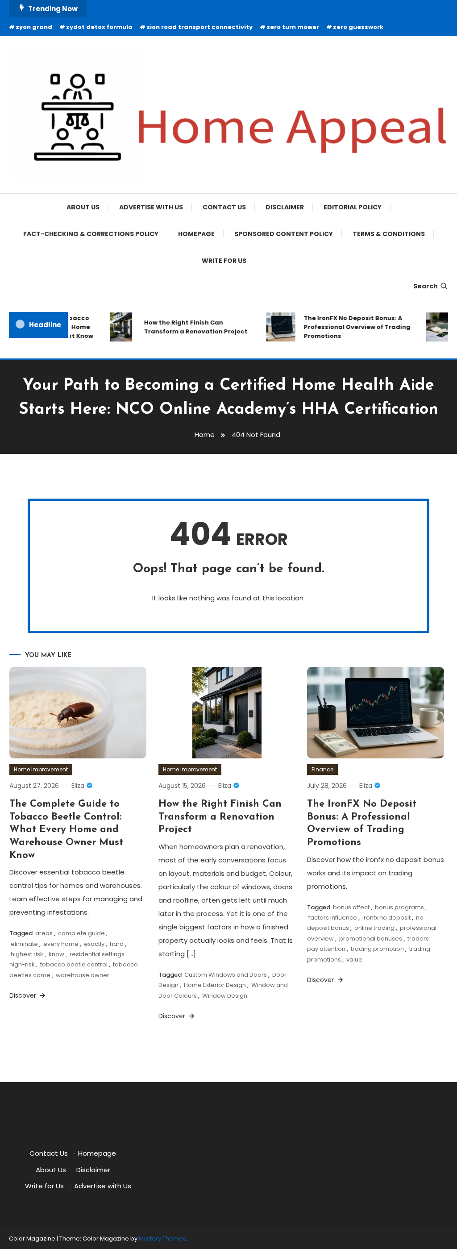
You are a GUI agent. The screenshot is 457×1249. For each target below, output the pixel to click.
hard (117, 944)
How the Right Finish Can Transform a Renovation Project (189, 327)
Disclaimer (285, 207)
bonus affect (351, 907)
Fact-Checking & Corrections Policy (90, 233)
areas (44, 933)
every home (61, 944)
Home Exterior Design (215, 985)
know (56, 954)
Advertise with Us (151, 207)
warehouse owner (82, 975)
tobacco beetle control (74, 964)
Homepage (196, 233)
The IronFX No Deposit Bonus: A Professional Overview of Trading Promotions (350, 327)
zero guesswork (358, 27)
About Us (83, 207)
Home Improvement (41, 769)
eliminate (24, 944)
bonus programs (399, 907)
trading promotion (377, 949)
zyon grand (34, 27)
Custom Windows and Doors (225, 974)
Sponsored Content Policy (283, 233)
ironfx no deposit (386, 917)
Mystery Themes (162, 1238)
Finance (322, 769)
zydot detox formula (99, 27)
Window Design (224, 995)
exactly (94, 944)
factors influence (332, 917)
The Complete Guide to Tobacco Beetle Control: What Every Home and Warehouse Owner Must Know (66, 829)
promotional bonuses (370, 938)
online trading (374, 928)
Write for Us (224, 260)
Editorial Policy (353, 207)
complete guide (81, 933)
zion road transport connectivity (199, 27)
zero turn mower (292, 27)
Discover (23, 995)
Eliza (77, 785)
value (354, 959)
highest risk (27, 954)
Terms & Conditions (389, 233)
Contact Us (224, 207)
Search (425, 286)
